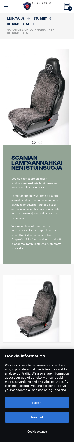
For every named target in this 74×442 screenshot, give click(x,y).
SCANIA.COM (41, 3)
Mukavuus (16, 18)
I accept (37, 402)
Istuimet (39, 18)
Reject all (37, 417)
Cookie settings (37, 431)
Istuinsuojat (18, 24)
